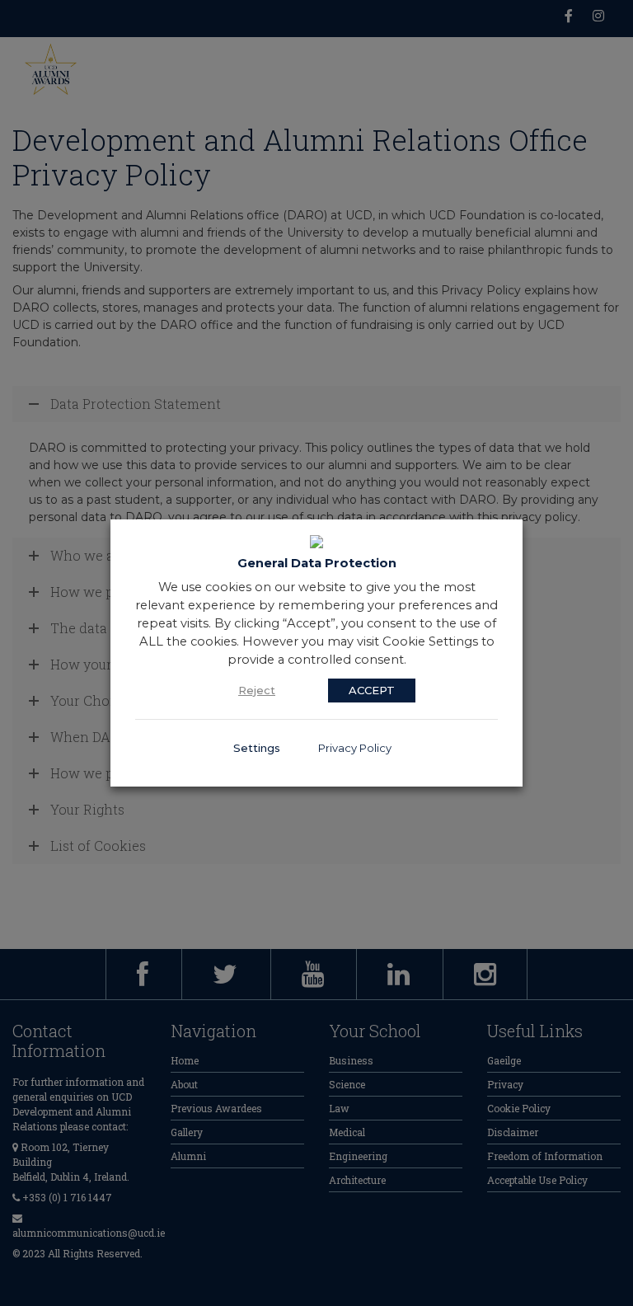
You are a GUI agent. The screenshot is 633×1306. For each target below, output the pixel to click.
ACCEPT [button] (372, 690)
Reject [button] (256, 690)
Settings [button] (256, 747)
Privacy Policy (355, 747)
